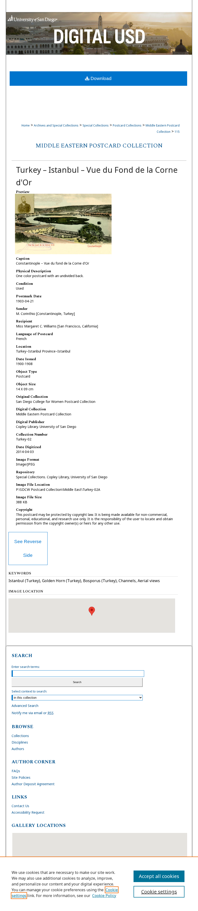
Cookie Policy (104, 895)
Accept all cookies (159, 876)
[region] (99, 884)
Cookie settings (159, 891)
